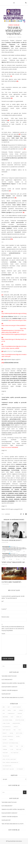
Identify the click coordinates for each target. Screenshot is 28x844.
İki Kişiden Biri (7, 765)
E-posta (4, 609)
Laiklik (16, 726)
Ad (3, 601)
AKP (9, 707)
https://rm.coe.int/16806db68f (10, 447)
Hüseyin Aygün (19, 720)
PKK (15, 729)
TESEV (11, 746)
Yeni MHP (5, 752)
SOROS (11, 739)
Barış (9, 710)
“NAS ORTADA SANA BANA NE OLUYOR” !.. (13, 697)
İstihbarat (20, 769)
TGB (17, 746)
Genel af (19, 716)
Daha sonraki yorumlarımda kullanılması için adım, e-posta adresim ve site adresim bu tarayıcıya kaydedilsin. (13, 628)
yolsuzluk (6, 756)
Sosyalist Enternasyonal (11, 743)
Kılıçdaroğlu (7, 726)
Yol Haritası (15, 752)
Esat (12, 716)
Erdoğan (5, 716)
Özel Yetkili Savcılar (9, 759)
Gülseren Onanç (7, 720)
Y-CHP (11, 749)
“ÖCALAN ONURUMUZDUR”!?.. (12, 540)
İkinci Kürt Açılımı (8, 769)
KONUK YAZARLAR (14, 25)
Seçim (18, 736)
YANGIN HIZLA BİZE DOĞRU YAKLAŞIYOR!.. (13, 683)
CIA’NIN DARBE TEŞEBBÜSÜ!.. (12, 582)
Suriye (5, 746)
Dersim (20, 713)
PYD (20, 729)
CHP (4, 713)
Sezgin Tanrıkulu (8, 736)
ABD (4, 707)
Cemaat (21, 710)
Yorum (3, 633)
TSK (22, 746)
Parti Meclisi (7, 729)
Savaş (11, 733)
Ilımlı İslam (6, 723)
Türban (5, 749)
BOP (15, 710)
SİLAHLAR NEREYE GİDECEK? (9, 686)
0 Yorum (18, 37)
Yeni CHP (18, 749)
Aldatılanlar (17, 707)
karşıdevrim (16, 723)
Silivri (5, 739)
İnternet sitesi (5, 617)
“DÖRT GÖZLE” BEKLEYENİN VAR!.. (13, 562)
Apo (4, 710)
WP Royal (8, 841)
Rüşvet (5, 733)
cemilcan (7, 514)
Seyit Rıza (19, 733)
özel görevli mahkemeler (10, 762)
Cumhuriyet (11, 713)
